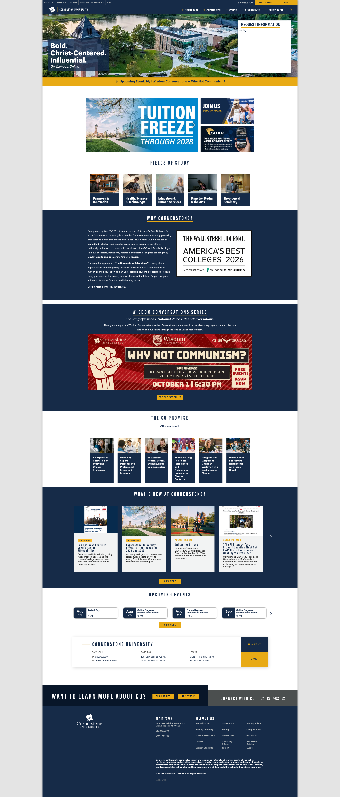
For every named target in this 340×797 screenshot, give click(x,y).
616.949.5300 (245, 2)
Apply (287, 2)
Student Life (252, 9)
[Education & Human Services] (170, 190)
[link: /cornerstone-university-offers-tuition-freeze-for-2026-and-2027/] (142, 125)
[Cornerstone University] (68, 9)
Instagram (262, 698)
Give (109, 2)
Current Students (204, 747)
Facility (225, 729)
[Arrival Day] (96, 613)
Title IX (225, 747)
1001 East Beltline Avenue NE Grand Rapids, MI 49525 (170, 724)
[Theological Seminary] (235, 190)
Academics (191, 9)
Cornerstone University (89, 721)
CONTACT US (162, 735)
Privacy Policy (253, 723)
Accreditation (203, 723)
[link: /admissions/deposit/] (227, 111)
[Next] (271, 613)
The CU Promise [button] (170, 417)
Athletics (61, 2)
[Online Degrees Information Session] (145, 613)
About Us (48, 2)
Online (233, 9)
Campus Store (253, 729)
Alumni (73, 2)
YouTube (276, 698)
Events (249, 747)
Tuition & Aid (276, 9)
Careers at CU (229, 723)
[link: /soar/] (227, 139)
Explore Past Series (170, 397)
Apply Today (188, 696)
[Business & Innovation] (104, 190)
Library (199, 741)
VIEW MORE (170, 581)
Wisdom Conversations (92, 2)
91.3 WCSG (252, 735)
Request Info (163, 696)
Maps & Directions (205, 735)
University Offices (227, 742)
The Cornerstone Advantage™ (131, 263)
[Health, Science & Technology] (137, 190)
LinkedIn (283, 698)
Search (291, 10)
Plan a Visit (254, 644)
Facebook (268, 698)
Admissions (214, 9)
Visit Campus (265, 2)
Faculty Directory (204, 729)
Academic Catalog (251, 742)
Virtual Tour (228, 735)
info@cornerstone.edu (106, 660)
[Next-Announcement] (271, 536)
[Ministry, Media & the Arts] (202, 190)
